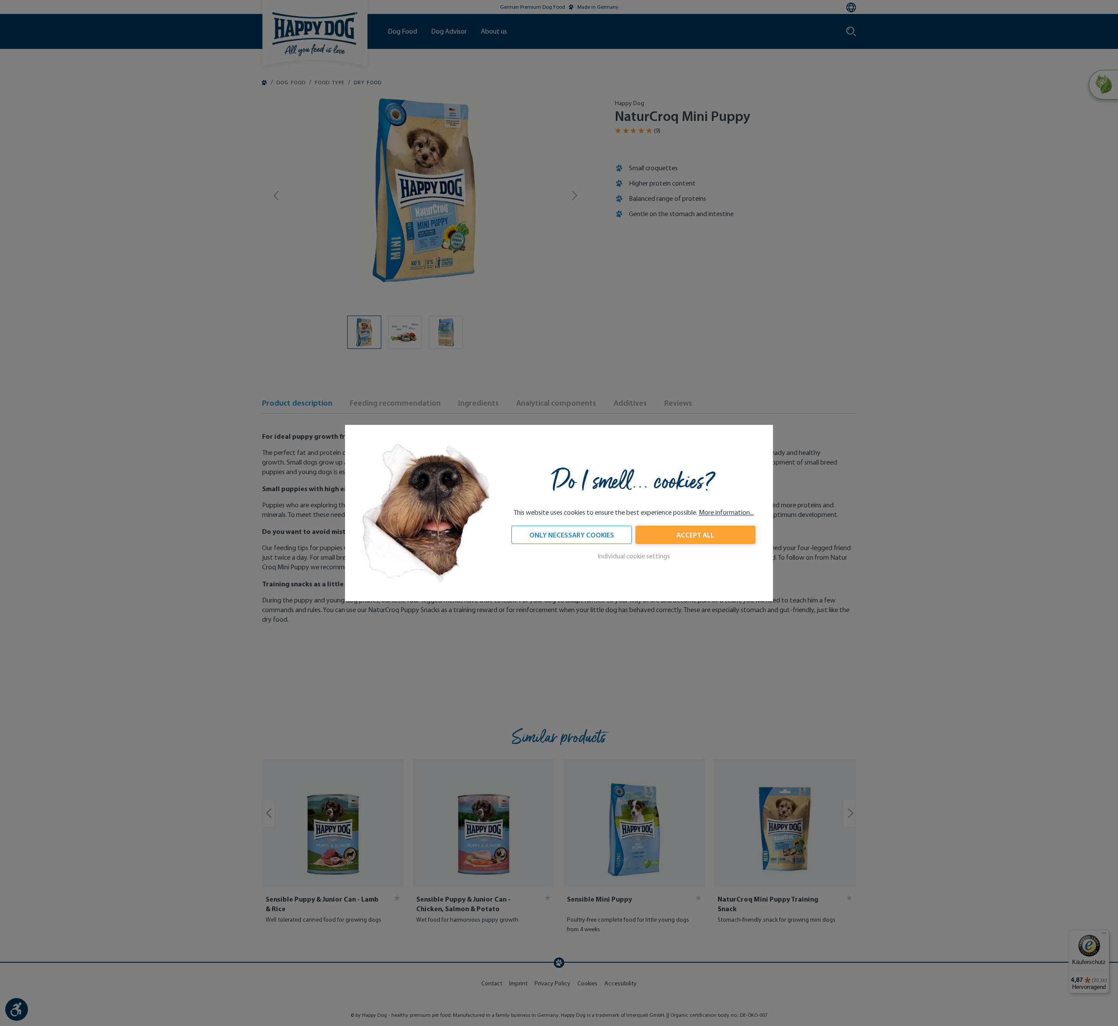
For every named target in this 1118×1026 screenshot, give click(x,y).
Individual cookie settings (633, 556)
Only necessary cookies (571, 534)
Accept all (695, 534)
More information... (726, 512)
